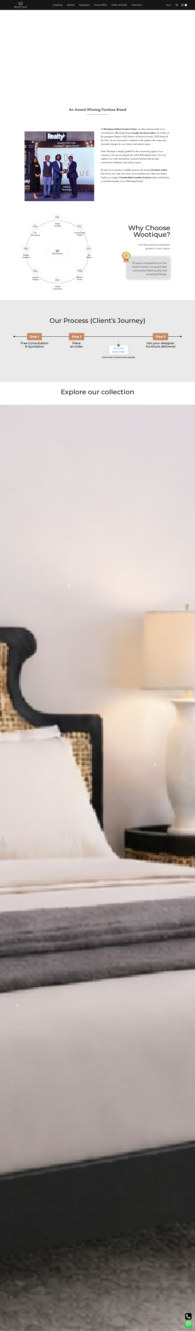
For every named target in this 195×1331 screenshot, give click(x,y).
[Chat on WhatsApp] (188, 1324)
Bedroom (71, 5)
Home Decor (137, 5)
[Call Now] (188, 1316)
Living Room (58, 5)
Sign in (168, 5)
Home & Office (100, 5)
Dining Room (84, 5)
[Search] (176, 5)
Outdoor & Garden (119, 5)
